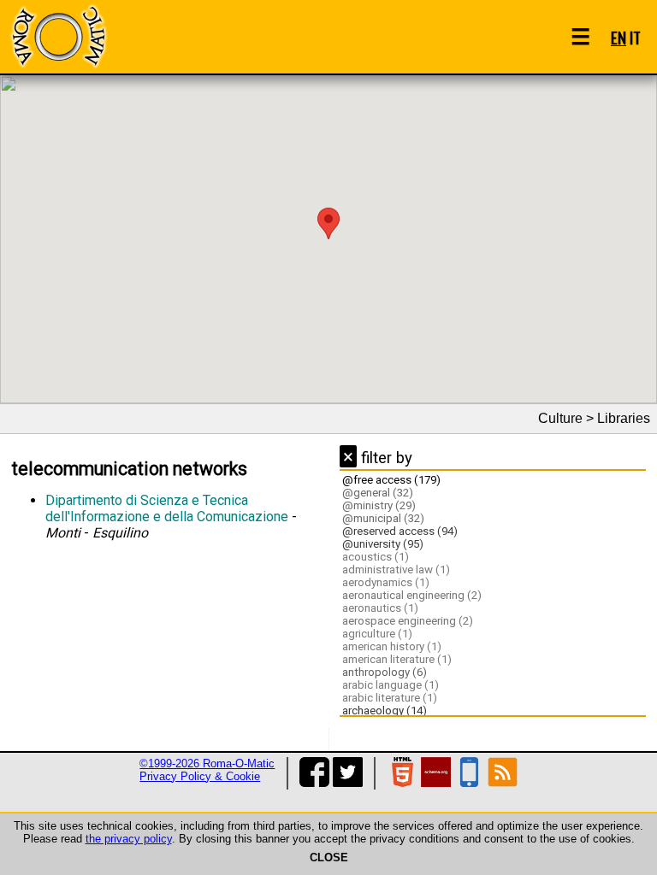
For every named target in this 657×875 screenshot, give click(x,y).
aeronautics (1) (380, 608)
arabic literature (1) (389, 697)
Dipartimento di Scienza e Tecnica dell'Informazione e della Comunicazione (166, 508)
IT (635, 37)
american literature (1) (397, 659)
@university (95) (382, 543)
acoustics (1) (375, 556)
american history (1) (391, 646)
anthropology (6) (384, 672)
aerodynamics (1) (385, 582)
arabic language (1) (390, 684)
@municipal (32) (383, 518)
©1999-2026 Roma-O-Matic (207, 763)
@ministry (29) (379, 505)
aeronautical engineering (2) (412, 595)
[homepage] (58, 36)
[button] (328, 223)
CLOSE (329, 857)
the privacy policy (129, 838)
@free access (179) (391, 479)
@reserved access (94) (400, 531)
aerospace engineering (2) (407, 620)
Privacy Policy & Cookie (199, 776)
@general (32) (377, 492)
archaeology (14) (384, 710)
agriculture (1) (377, 633)
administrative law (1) (396, 569)
